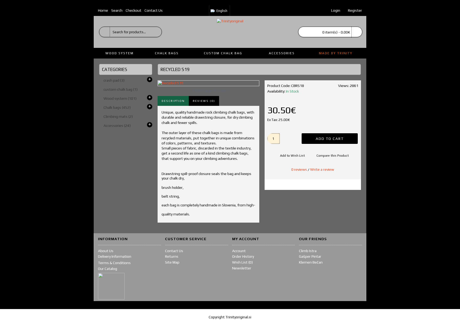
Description (173, 100)
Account (239, 251)
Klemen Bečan (311, 262)
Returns (171, 256)
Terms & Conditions (114, 263)
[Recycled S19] (208, 83)
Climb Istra (308, 251)
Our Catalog (107, 268)
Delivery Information (114, 256)
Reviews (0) (204, 100)
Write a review (322, 169)
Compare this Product (333, 155)
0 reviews (299, 169)
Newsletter (241, 268)
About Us (105, 251)
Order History (243, 256)
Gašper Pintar (310, 256)
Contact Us (174, 251)
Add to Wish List (292, 155)
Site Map (172, 262)
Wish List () (242, 262)
